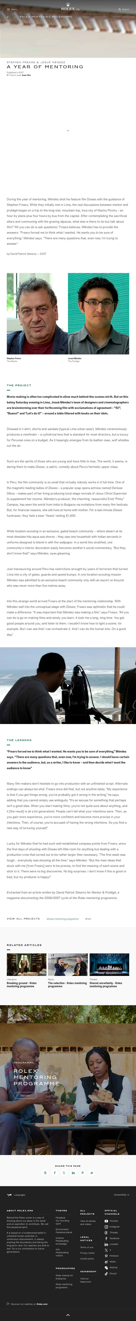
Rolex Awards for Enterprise (64, 1277)
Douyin (113, 1273)
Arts (62, 1252)
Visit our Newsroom (85, 1280)
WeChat (113, 1267)
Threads (114, 1232)
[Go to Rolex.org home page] (68, 6)
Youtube (114, 1220)
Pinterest (114, 1255)
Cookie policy (87, 1258)
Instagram (115, 1226)
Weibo (113, 1261)
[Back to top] (68, 1315)
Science (62, 1241)
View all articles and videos (88, 1222)
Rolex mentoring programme (64, 1286)
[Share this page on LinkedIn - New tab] (73, 1173)
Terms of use (86, 1247)
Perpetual (62, 1220)
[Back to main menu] (8, 17)
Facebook (114, 1238)
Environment (64, 1231)
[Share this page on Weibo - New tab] (92, 1173)
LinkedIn (114, 1244)
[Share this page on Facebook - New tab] (54, 1173)
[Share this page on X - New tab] (64, 1173)
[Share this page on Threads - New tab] (45, 1173)
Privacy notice (87, 1253)
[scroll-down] (68, 128)
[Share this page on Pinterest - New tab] (82, 1173)
